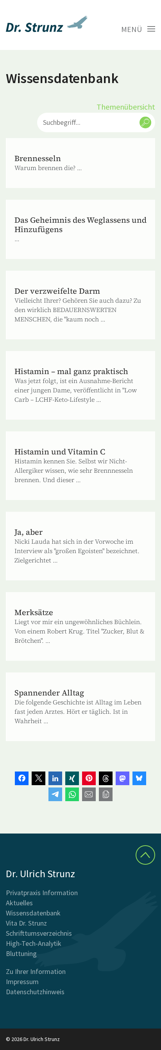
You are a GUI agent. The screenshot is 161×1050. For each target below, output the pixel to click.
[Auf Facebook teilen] (22, 778)
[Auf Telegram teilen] (55, 794)
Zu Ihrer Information (36, 971)
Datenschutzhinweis (35, 991)
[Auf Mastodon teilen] (122, 778)
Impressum (22, 981)
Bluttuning (21, 953)
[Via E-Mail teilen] (89, 794)
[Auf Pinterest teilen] (89, 778)
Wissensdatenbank (33, 912)
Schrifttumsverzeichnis (39, 933)
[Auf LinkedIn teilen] (55, 778)
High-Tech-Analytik (33, 943)
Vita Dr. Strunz (26, 923)
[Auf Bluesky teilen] (139, 778)
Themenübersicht (126, 107)
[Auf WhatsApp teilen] (72, 794)
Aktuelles (19, 902)
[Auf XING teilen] (72, 778)
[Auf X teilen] (38, 778)
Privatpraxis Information (42, 892)
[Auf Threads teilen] (106, 778)
